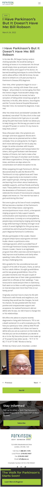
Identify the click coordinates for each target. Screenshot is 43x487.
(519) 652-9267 (23, 456)
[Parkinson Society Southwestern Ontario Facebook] (17, 467)
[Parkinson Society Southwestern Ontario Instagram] (21, 467)
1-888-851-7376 (24, 451)
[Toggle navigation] (39, 3)
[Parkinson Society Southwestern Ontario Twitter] (25, 467)
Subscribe (21, 423)
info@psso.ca (24, 459)
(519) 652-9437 (26, 454)
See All (21, 390)
